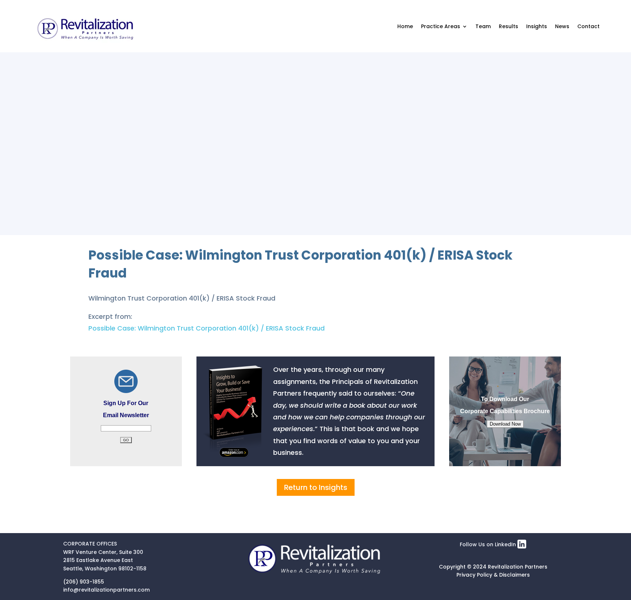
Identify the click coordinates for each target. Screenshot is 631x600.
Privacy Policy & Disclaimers (493, 574)
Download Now (505, 424)
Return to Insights (315, 487)
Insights (536, 26)
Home (405, 26)
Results (508, 26)
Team (483, 26)
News (562, 26)
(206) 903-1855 (83, 581)
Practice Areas (440, 26)
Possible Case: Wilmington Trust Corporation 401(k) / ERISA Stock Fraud (206, 328)
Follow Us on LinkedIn (488, 544)
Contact (588, 26)
